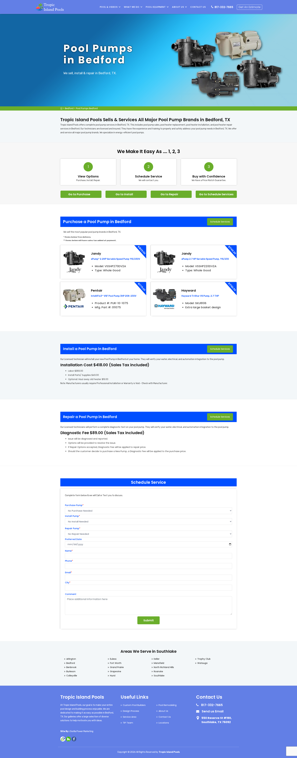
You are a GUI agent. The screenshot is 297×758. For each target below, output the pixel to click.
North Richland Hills (164, 667)
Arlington (71, 658)
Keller (156, 658)
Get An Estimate (249, 7)
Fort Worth (115, 663)
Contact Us (198, 7)
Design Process (131, 711)
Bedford (69, 108)
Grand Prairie (117, 667)
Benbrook (71, 667)
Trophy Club (204, 658)
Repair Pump (72, 528)
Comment (70, 594)
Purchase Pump (74, 505)
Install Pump (72, 516)
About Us (178, 7)
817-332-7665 (224, 7)
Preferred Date (73, 539)
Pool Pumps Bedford (87, 108)
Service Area (129, 716)
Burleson (70, 671)
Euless (113, 658)
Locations (164, 722)
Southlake (159, 675)
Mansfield (159, 663)
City (67, 582)
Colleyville (71, 675)
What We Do (131, 7)
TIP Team (128, 722)
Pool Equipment (156, 7)
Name (69, 550)
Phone (69, 560)
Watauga (202, 663)
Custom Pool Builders (134, 705)
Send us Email (213, 711)
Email (68, 572)
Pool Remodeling (167, 705)
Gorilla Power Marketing (81, 731)
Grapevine (115, 671)
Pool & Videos (109, 7)
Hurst (113, 675)
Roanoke (158, 671)
